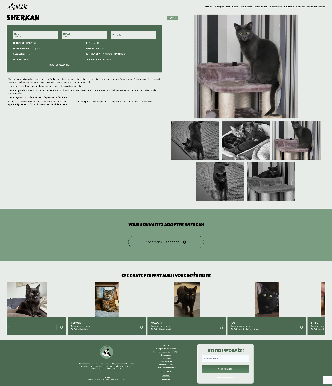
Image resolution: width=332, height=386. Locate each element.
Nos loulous (232, 6)
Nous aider (246, 6)
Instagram (166, 379)
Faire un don (261, 6)
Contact (300, 6)
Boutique (289, 6)
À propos (219, 6)
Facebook (166, 376)
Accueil (208, 6)
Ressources (276, 6)
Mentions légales (316, 6)
